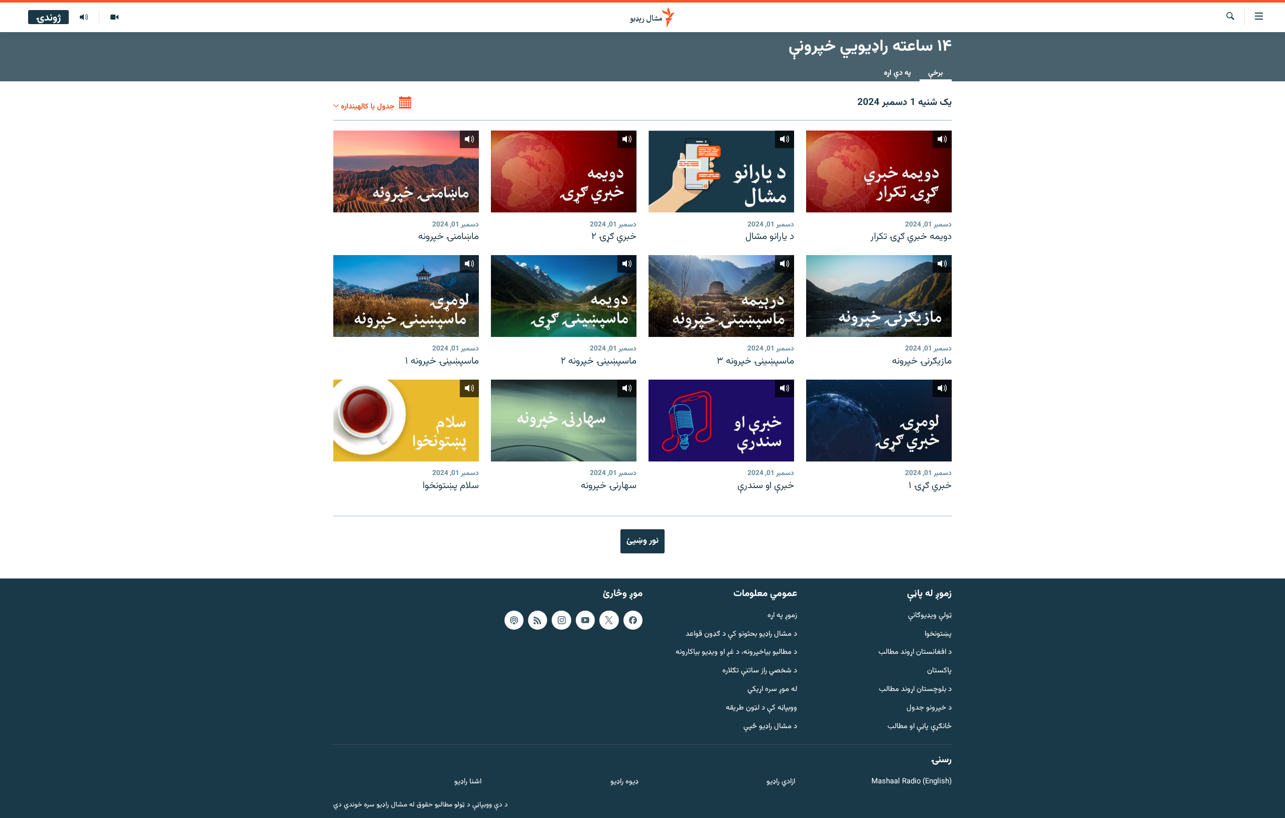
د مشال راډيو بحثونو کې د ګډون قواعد (741, 634)
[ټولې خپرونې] (84, 17)
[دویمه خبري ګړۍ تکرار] (879, 171)
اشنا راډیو (467, 782)
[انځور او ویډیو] (114, 17)
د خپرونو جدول (929, 708)
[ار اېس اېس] (537, 620)
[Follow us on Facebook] (632, 620)
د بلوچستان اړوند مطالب (915, 689)
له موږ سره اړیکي (772, 689)
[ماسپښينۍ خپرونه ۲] (563, 296)
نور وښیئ (642, 540)
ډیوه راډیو (624, 782)
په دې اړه (897, 73)
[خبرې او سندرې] (721, 420)
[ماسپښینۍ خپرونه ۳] (721, 296)
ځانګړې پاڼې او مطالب (919, 726)
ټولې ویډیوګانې (930, 616)
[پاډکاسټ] (514, 620)
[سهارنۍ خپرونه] (563, 420)
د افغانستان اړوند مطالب (915, 652)
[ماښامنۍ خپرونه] (406, 171)
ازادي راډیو (780, 782)
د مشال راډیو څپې (770, 726)
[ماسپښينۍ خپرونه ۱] (406, 296)
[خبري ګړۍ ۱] (879, 420)
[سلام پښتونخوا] (406, 420)
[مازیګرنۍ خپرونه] (879, 296)
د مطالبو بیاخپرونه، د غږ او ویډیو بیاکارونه (736, 652)
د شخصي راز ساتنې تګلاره (759, 671)
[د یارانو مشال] (721, 171)
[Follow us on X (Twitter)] (608, 620)
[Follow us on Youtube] (585, 620)
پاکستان (939, 671)
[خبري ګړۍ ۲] (563, 171)
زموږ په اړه (782, 616)
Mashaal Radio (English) (911, 782)
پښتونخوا (938, 634)
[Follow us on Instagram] (561, 620)
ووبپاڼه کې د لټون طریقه (761, 708)
